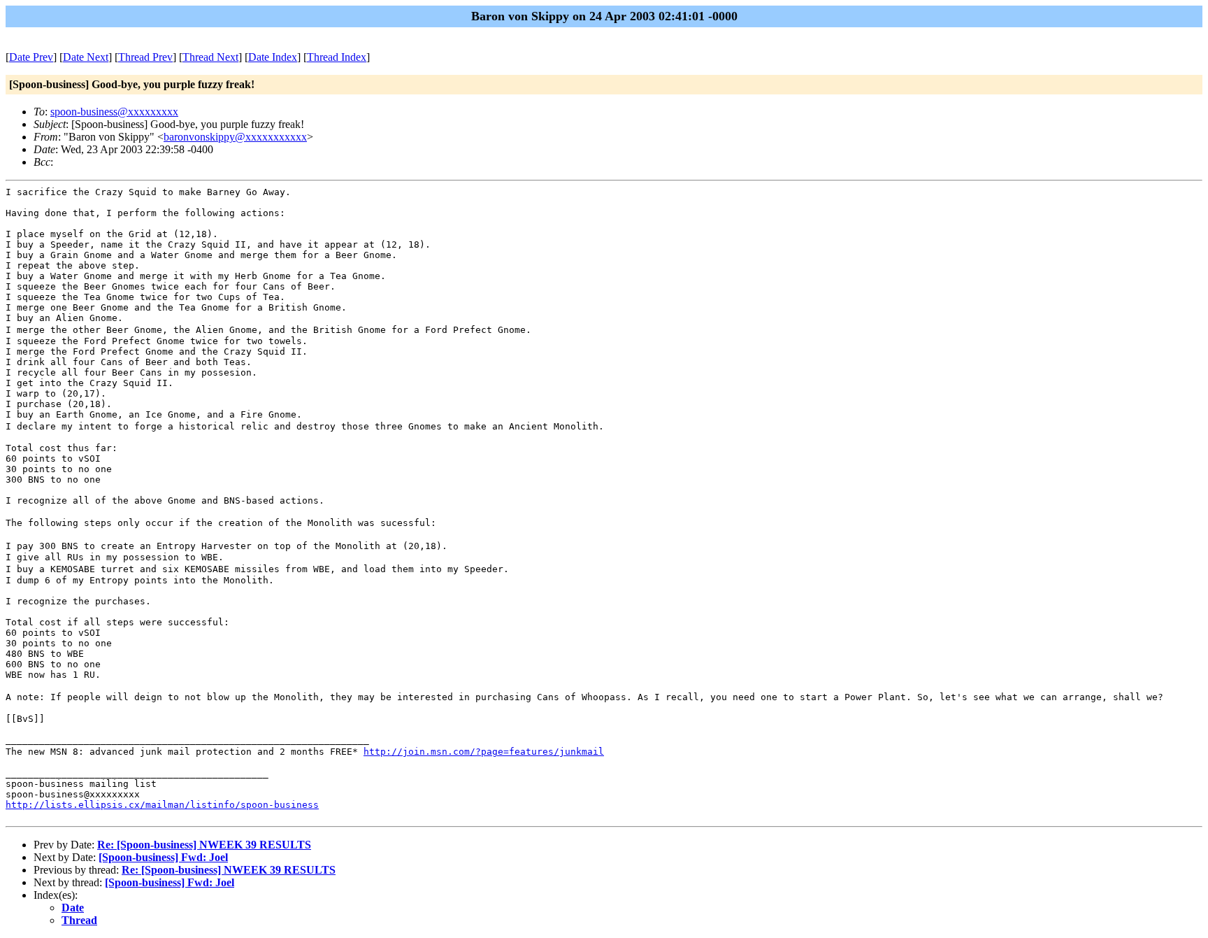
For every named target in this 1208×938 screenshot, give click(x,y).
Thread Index (336, 57)
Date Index (272, 57)
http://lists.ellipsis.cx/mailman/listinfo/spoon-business (162, 805)
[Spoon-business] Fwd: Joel (163, 857)
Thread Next (210, 57)
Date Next (85, 57)
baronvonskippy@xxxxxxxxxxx (235, 137)
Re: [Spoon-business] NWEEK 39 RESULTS (204, 845)
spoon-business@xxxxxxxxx (114, 112)
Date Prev (31, 57)
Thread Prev (145, 57)
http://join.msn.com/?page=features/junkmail (484, 751)
